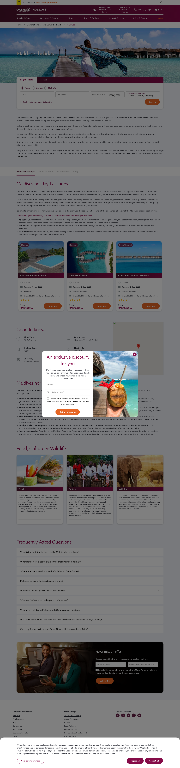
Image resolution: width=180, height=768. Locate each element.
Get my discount (68, 412)
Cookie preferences (30, 761)
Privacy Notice (69, 404)
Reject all (135, 761)
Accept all (154, 761)
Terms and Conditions (81, 401)
